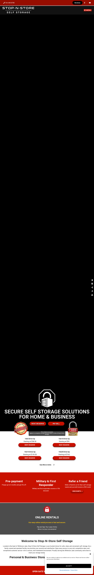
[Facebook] (84, 2)
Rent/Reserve (37, 424)
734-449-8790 (10, 3)
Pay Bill (56, 424)
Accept (69, 566)
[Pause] (91, 422)
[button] (90, 554)
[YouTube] (90, 2)
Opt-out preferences (64, 570)
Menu (88, 10)
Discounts (77, 491)
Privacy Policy (73, 570)
